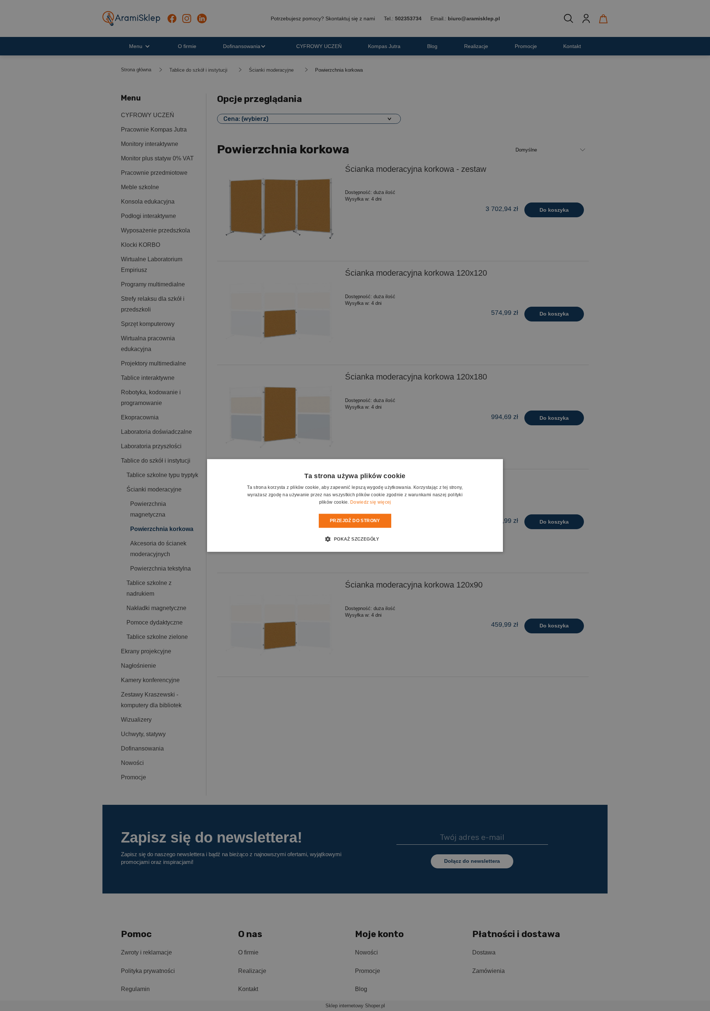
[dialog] (355, 505)
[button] (355, 539)
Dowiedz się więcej (370, 502)
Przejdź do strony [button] (355, 520)
